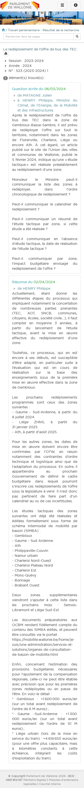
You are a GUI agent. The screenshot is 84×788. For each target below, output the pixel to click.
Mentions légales (34, 780)
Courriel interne (50, 784)
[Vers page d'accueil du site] (19, 5)
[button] (77, 36)
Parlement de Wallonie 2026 (45, 776)
